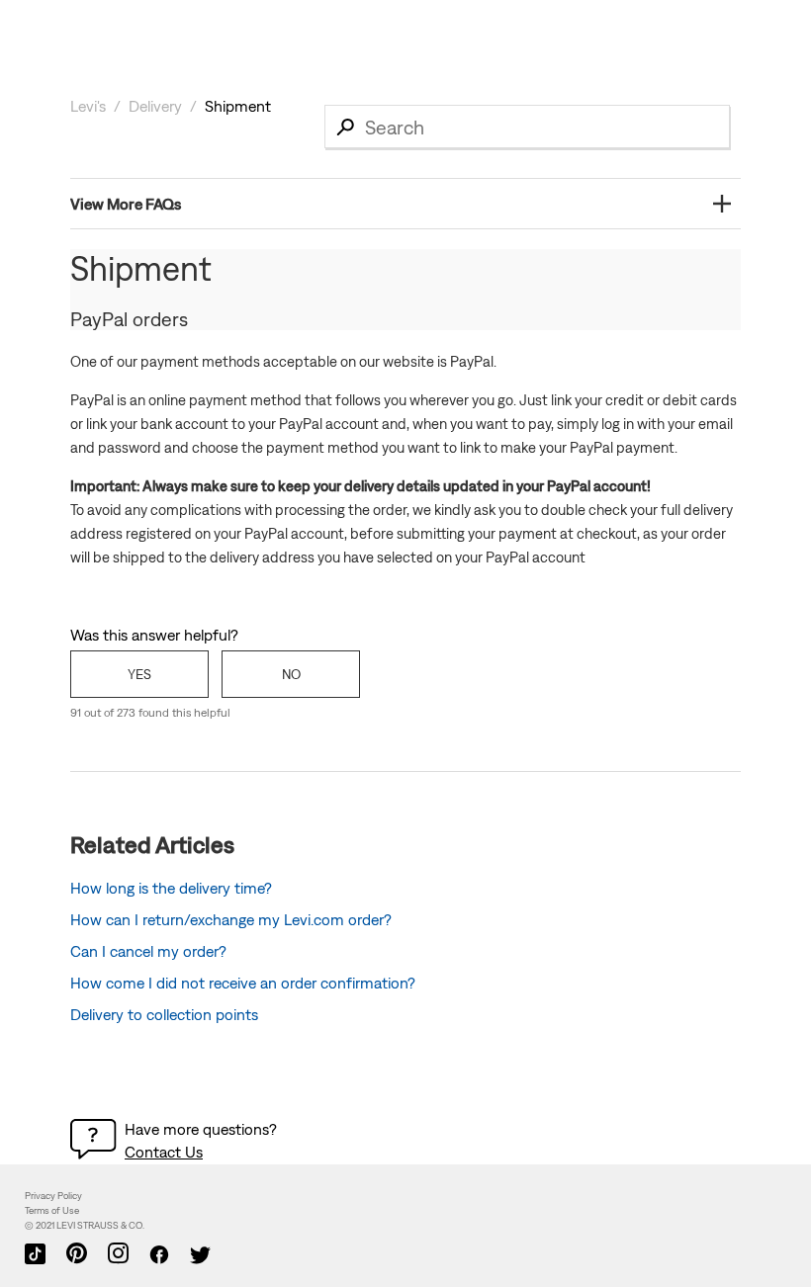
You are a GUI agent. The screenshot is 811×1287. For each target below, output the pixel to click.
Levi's (88, 106)
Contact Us (164, 1151)
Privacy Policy (53, 1195)
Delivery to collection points (164, 1014)
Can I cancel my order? (148, 951)
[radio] (139, 674)
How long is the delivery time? (171, 888)
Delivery (155, 106)
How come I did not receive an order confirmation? (242, 982)
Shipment (238, 106)
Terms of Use (52, 1210)
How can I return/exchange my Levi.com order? (231, 919)
